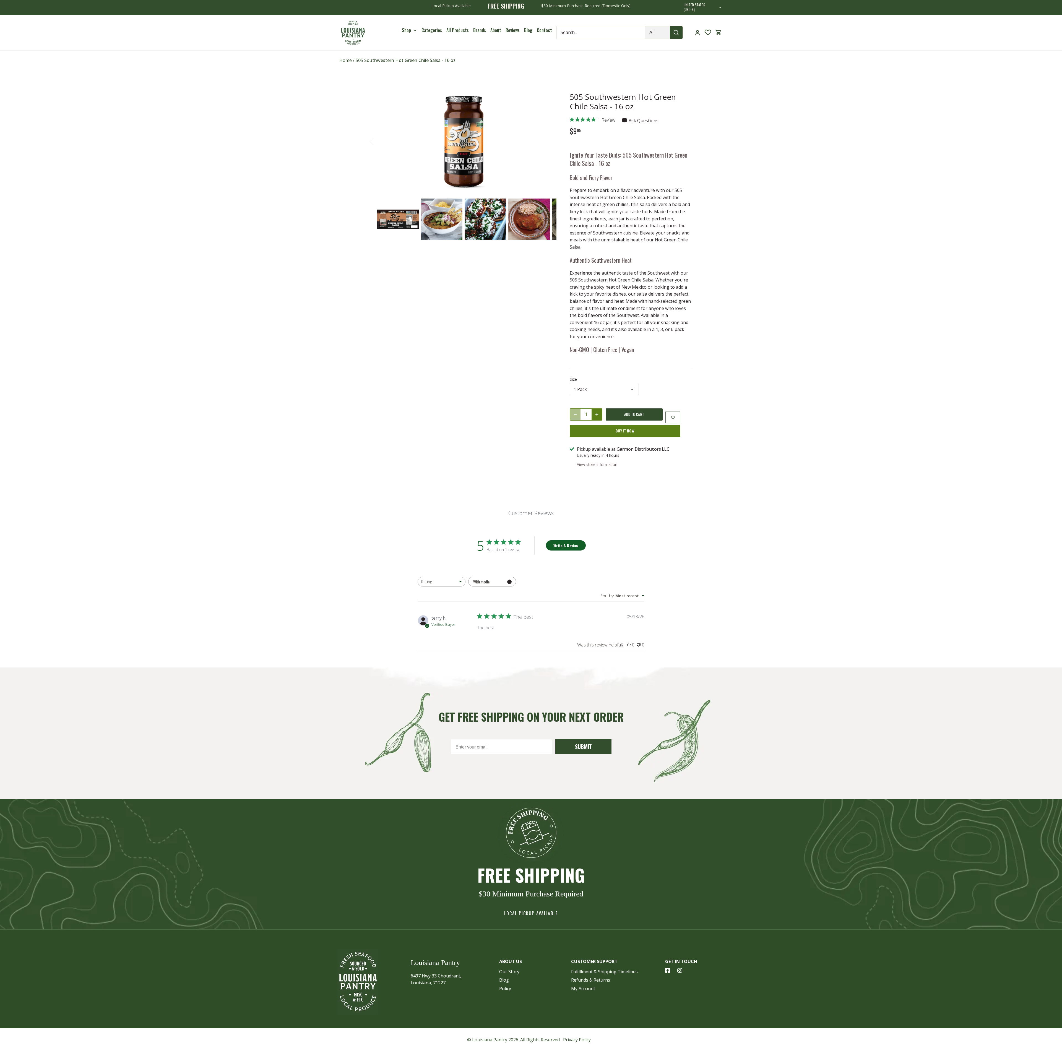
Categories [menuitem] (431, 30)
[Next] (548, 141)
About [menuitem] (495, 30)
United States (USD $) (694, 7)
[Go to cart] (718, 32)
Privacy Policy (577, 1040)
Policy (505, 988)
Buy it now (625, 431)
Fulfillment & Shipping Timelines (604, 972)
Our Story (509, 972)
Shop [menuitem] (406, 30)
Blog (504, 980)
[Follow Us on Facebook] (667, 970)
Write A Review (565, 545)
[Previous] (379, 141)
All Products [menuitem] (457, 30)
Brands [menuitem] (479, 30)
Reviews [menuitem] (513, 30)
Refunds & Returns (590, 980)
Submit (583, 746)
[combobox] (441, 581)
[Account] (697, 32)
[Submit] (676, 32)
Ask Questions (643, 121)
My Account (583, 988)
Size (573, 379)
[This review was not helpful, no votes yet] (639, 645)
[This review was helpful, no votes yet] (629, 645)
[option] (463, 141)
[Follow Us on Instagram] (679, 970)
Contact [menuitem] (544, 30)
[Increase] (597, 414)
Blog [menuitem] (528, 30)
